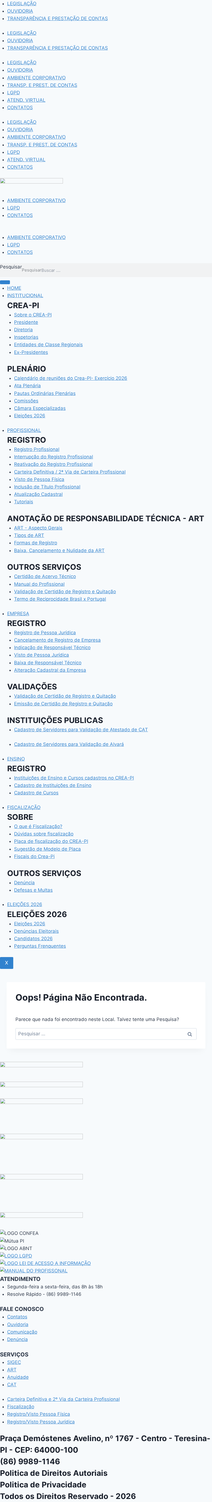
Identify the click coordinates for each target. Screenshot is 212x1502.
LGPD (13, 92)
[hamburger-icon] (5, 282)
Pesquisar (11, 267)
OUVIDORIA (20, 11)
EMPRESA (18, 613)
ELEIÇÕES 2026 (24, 904)
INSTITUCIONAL (25, 295)
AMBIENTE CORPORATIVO (36, 77)
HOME (14, 288)
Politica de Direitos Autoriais (54, 1473)
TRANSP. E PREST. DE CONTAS (42, 85)
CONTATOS (20, 107)
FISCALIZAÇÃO (24, 807)
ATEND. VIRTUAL (26, 100)
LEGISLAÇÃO (21, 3)
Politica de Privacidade (43, 1484)
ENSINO (16, 759)
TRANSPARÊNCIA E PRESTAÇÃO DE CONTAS (57, 18)
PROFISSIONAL (24, 430)
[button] (106, 230)
